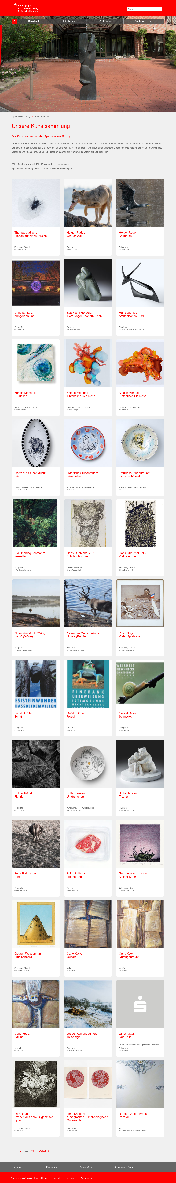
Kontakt (57, 1178)
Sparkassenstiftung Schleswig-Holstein (30, 1178)
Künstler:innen (70, 21)
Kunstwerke (34, 21)
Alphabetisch (17, 168)
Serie (46, 168)
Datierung (28, 168)
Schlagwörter (105, 21)
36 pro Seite (62, 168)
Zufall (52, 168)
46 (33, 1150)
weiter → (44, 1150)
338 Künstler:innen (21, 164)
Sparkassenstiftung (144, 21)
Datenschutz (87, 1178)
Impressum (70, 1178)
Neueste (38, 168)
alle (70, 168)
